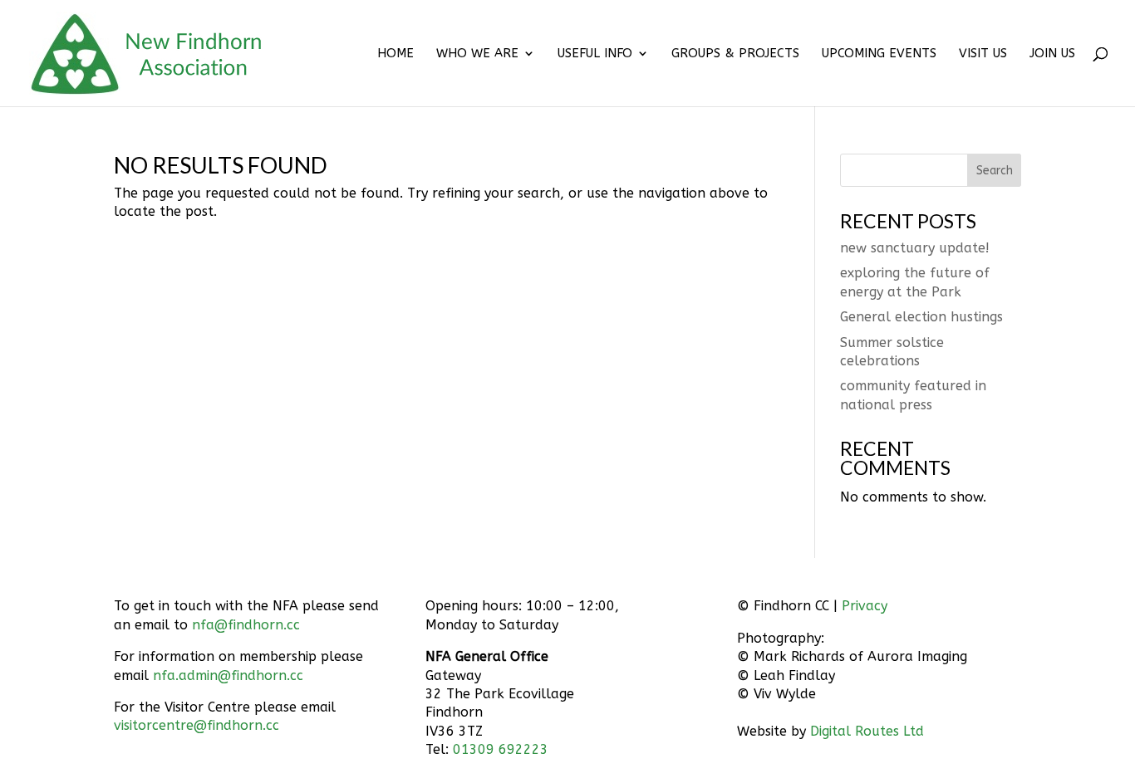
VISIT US (983, 54)
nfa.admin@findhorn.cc (228, 675)
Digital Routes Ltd (867, 731)
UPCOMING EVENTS (879, 54)
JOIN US (1052, 54)
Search (994, 171)
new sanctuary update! (915, 248)
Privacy (864, 606)
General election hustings (921, 317)
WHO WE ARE (477, 54)
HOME (395, 54)
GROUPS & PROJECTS (735, 54)
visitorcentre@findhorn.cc (196, 725)
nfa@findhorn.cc (246, 625)
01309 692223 (500, 749)
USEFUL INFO (595, 54)
